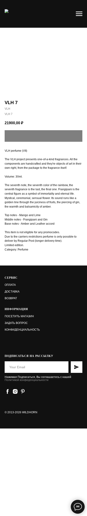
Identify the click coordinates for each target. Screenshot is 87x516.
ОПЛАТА (10, 285)
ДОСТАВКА (12, 291)
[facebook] (7, 391)
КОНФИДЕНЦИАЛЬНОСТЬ (22, 329)
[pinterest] (23, 391)
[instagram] (15, 391)
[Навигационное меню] (79, 14)
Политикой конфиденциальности (26, 380)
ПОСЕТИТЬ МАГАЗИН (19, 316)
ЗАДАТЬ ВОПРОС (16, 323)
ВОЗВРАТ (11, 298)
